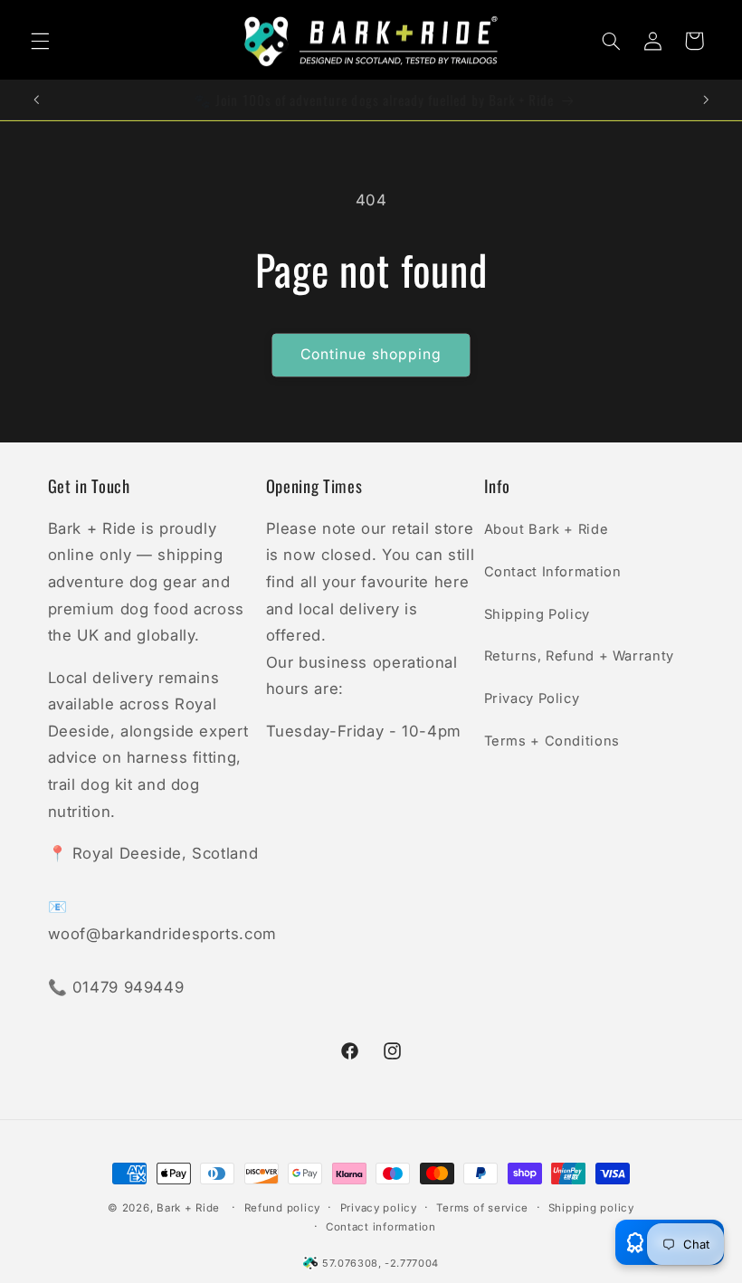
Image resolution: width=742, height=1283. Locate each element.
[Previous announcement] (36, 99)
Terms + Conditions (552, 741)
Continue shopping (371, 354)
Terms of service (482, 1208)
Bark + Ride (188, 1208)
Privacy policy (378, 1208)
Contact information (381, 1227)
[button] (40, 41)
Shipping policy (591, 1208)
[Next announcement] (706, 99)
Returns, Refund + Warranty (579, 656)
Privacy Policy (532, 698)
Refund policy (282, 1208)
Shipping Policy (537, 614)
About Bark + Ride (546, 529)
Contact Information (553, 572)
